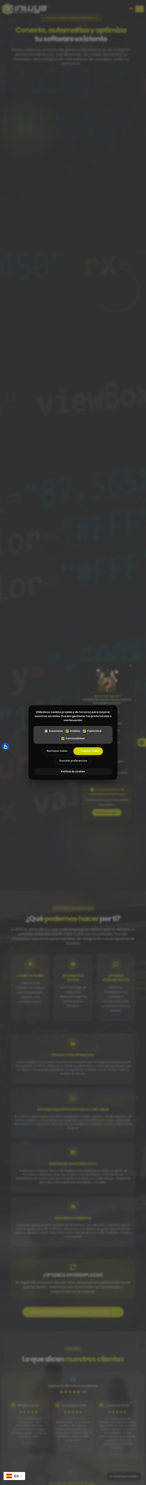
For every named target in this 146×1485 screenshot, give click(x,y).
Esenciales (56, 731)
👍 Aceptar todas (88, 751)
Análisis (75, 731)
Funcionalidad (75, 738)
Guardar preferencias (73, 760)
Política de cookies (73, 771)
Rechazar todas (57, 751)
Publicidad (94, 731)
